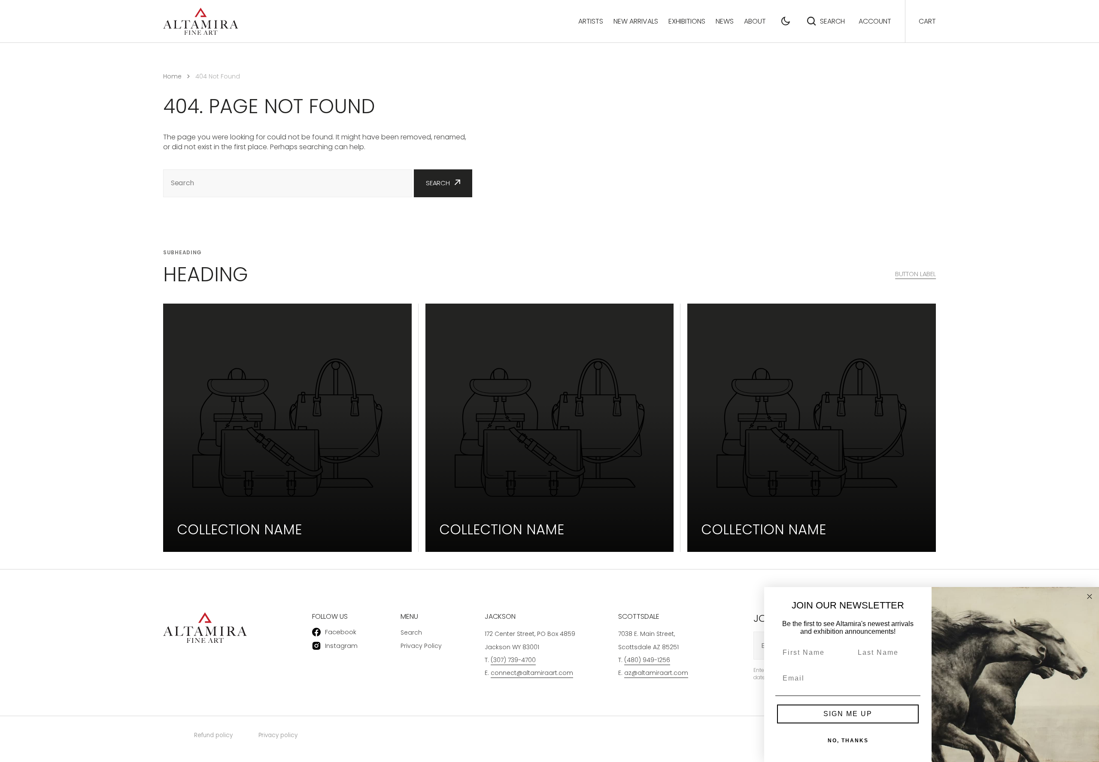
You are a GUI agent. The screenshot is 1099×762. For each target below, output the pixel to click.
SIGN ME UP (847, 713)
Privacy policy (278, 735)
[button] (785, 21)
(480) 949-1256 (647, 660)
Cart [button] (927, 21)
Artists (590, 21)
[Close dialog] (1089, 596)
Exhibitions (686, 21)
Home (172, 76)
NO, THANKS (848, 741)
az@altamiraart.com (656, 673)
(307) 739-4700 (513, 660)
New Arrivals (635, 21)
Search (832, 21)
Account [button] (875, 21)
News (725, 21)
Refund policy (213, 735)
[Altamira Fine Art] (200, 21)
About (755, 21)
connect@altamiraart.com (532, 673)
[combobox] (287, 183)
